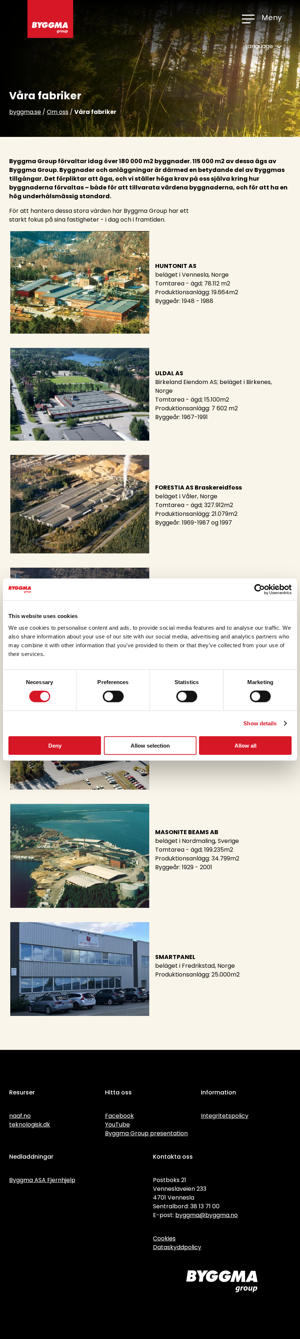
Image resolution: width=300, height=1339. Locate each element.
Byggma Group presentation (146, 1133)
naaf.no (20, 1116)
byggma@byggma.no (206, 1215)
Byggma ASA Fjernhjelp (42, 1180)
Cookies (164, 1238)
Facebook (119, 1116)
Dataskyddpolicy (177, 1247)
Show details (260, 723)
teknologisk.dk (29, 1124)
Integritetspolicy (224, 1116)
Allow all (245, 745)
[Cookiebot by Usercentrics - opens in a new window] (260, 589)
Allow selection (150, 745)
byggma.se (25, 112)
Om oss (57, 112)
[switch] (113, 696)
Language (259, 46)
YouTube (117, 1124)
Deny (54, 745)
